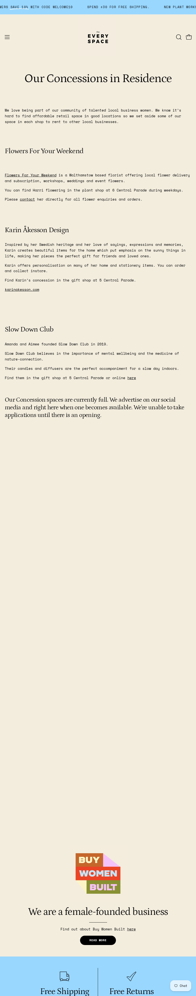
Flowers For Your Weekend (30, 175)
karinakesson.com (22, 289)
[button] (178, 37)
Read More (97, 940)
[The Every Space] (98, 37)
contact (27, 199)
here (131, 377)
